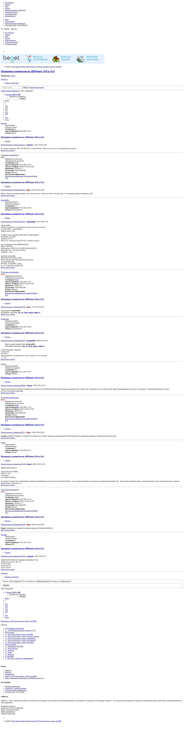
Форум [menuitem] (7, 34)
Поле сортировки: (29, 581)
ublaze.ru (8, 670)
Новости (8, 672)
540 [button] (6, 118)
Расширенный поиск (12, 686)
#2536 (13, 385)
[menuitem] (9, 3)
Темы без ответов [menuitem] (11, 42)
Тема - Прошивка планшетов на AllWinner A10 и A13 (24, 678)
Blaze (3, 157)
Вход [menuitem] (7, 20)
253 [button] (6, 108)
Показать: (6, 581)
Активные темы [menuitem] (11, 44)
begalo (3, 443)
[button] (12, 94)
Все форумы (9, 674)
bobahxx (4, 123)
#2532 (13, 190)
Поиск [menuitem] (7, 38)
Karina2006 (5, 200)
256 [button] (6, 114)
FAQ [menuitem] (7, 36)
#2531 (13, 145)
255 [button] (6, 112)
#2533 (13, 222)
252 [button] (6, 106)
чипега (12, 76)
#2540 (13, 556)
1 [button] (5, 102)
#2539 (13, 524)
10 (16, 370)
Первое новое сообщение (10, 91)
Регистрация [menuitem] (9, 21)
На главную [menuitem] (9, 33)
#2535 (13, 341)
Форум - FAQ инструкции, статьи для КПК (21, 676)
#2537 (13, 432)
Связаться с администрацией (15, 688)
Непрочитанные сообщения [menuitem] (15, 23)
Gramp (3, 364)
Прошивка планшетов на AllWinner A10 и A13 (28, 71)
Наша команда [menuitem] (10, 40)
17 (16, 206)
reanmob (4, 535)
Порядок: (55, 581)
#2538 (13, 464)
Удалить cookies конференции (16, 690)
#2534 (13, 307)
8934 (16, 163)
